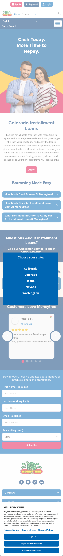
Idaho (31, 281)
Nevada (31, 287)
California (30, 268)
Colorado (30, 274)
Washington (30, 293)
